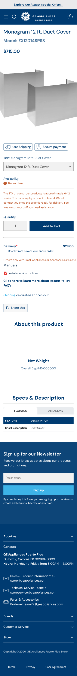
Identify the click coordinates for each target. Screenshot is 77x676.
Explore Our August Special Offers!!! (38, 4)
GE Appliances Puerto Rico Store (47, 651)
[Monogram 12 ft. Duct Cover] (38, 98)
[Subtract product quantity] (7, 226)
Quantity (9, 217)
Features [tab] (20, 411)
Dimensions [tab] (55, 411)
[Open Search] (14, 17)
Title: (27, 158)
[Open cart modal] (70, 17)
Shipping (9, 295)
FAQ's (7, 285)
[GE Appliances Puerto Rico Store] (38, 17)
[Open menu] (5, 17)
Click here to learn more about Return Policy (36, 281)
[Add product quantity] (23, 226)
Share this (18, 308)
